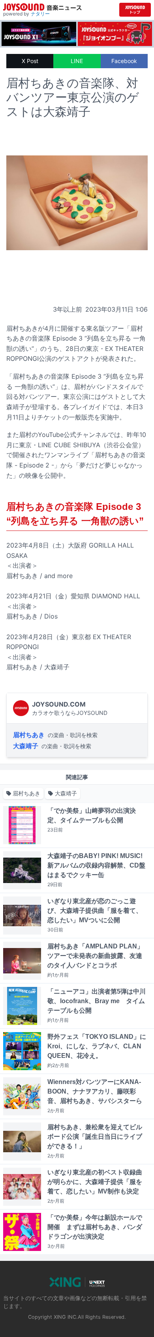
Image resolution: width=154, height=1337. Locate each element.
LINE (77, 60)
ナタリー (40, 14)
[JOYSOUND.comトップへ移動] (135, 10)
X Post (30, 60)
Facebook (124, 60)
